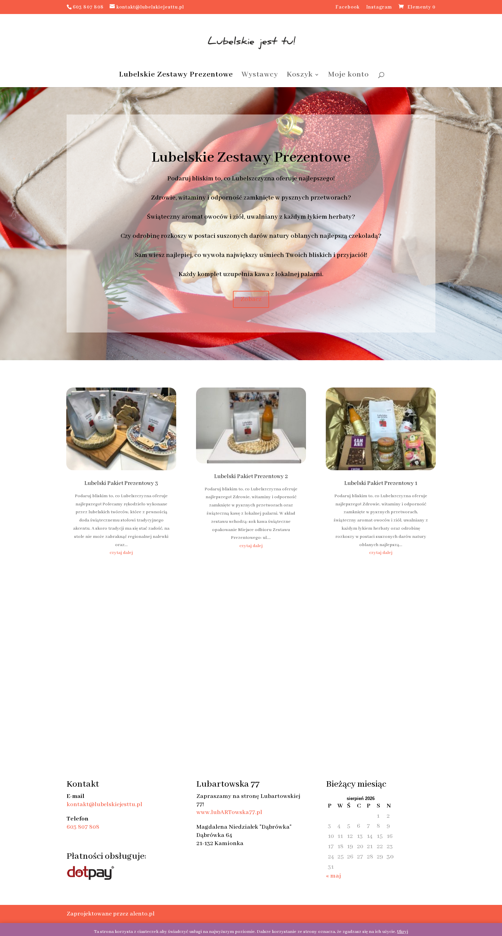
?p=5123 (8, 215)
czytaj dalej (121, 553)
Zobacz (251, 299)
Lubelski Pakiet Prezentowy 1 (380, 483)
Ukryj (402, 932)
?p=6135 (8, 231)
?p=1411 (8, 106)
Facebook (347, 7)
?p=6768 (8, 247)
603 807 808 (83, 827)
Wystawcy (259, 75)
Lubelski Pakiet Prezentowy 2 (251, 476)
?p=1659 (8, 123)
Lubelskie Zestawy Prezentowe (176, 75)
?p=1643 (8, 115)
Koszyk (300, 75)
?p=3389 (8, 151)
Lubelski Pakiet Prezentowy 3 (121, 483)
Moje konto (348, 75)
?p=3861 (8, 168)
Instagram (379, 7)
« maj (333, 876)
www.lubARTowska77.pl (229, 812)
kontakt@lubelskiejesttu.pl (104, 804)
